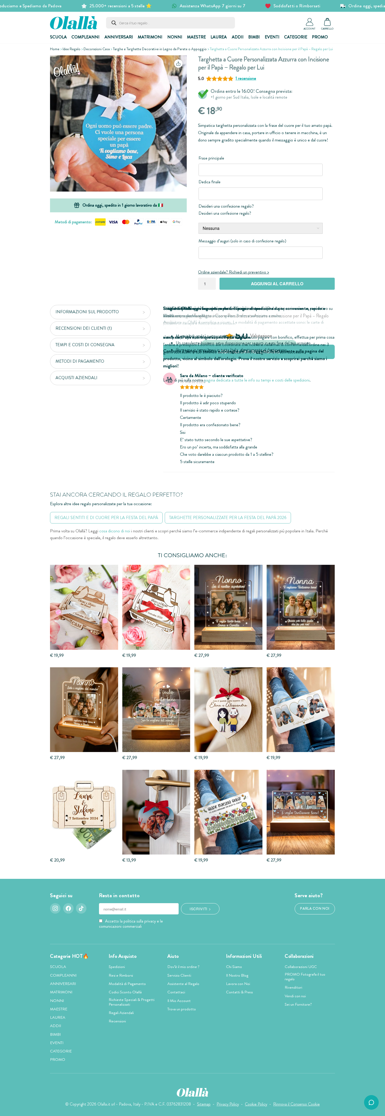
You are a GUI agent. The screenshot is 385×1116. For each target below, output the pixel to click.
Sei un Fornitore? (298, 1004)
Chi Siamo (234, 966)
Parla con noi (314, 908)
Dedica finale (210, 182)
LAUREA (219, 37)
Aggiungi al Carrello (277, 284)
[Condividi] (178, 63)
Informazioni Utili (244, 956)
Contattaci (176, 992)
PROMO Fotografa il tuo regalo (305, 976)
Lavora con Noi (238, 983)
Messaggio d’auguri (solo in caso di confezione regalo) (242, 241)
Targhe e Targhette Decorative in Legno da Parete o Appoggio (160, 49)
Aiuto (173, 956)
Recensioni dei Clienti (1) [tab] (84, 328)
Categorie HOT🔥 (69, 956)
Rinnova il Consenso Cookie (296, 1104)
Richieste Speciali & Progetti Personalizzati (132, 1002)
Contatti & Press (239, 992)
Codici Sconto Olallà (125, 992)
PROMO (320, 37)
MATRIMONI (150, 37)
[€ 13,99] (156, 812)
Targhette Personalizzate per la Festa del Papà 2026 (228, 518)
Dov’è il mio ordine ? (183, 966)
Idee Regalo (71, 49)
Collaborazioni (299, 956)
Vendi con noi (295, 996)
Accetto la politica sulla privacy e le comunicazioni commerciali (131, 923)
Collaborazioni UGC (301, 966)
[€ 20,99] (84, 812)
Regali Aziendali (121, 1012)
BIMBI (254, 37)
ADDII (238, 37)
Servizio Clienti (179, 975)
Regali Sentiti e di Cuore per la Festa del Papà (106, 518)
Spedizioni (117, 966)
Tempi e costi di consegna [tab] (85, 345)
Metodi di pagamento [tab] (80, 361)
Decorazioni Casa (97, 49)
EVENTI (272, 37)
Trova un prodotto (181, 1009)
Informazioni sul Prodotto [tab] (87, 312)
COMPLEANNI (86, 37)
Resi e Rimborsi (121, 975)
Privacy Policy (228, 1104)
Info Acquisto (122, 956)
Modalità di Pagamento (127, 983)
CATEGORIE (295, 37)
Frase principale (211, 158)
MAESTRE (196, 37)
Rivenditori (293, 987)
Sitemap (204, 1104)
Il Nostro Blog (237, 975)
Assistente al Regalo (183, 983)
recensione (245, 78)
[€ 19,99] (84, 607)
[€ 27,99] (228, 607)
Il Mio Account (179, 1000)
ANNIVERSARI (118, 37)
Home (54, 49)
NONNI (174, 37)
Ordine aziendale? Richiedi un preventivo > (233, 272)
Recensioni (117, 1021)
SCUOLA (58, 37)
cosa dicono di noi (114, 531)
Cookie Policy (256, 1104)
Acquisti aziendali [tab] (76, 378)
